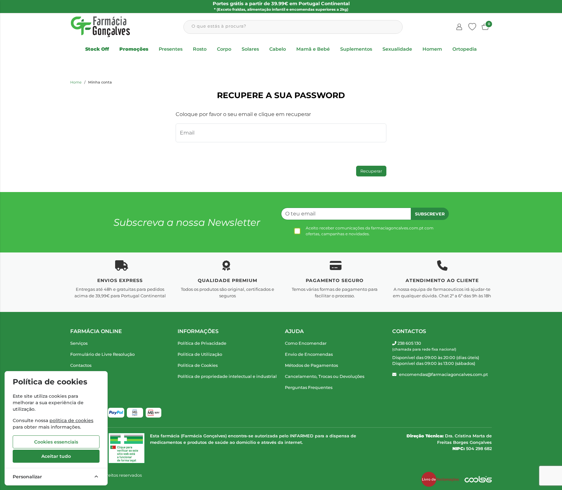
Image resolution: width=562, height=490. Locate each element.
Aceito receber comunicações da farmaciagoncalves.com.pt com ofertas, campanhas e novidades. (370, 231)
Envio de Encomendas (309, 354)
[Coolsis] (478, 479)
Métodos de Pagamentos (311, 365)
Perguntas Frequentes (308, 387)
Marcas (77, 376)
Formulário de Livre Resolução (102, 354)
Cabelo (277, 49)
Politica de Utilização (200, 354)
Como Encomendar (306, 343)
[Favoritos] (472, 27)
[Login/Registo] (459, 27)
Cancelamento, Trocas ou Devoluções (324, 376)
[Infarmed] (126, 448)
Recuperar (371, 171)
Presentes (170, 49)
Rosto (200, 49)
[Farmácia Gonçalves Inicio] (100, 27)
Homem (432, 49)
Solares (250, 49)
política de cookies (71, 420)
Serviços (78, 343)
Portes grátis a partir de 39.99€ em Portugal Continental (281, 6)
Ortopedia (464, 49)
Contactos (80, 365)
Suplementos (356, 49)
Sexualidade (397, 49)
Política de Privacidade (202, 343)
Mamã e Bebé (313, 49)
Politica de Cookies (198, 365)
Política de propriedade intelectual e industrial (227, 376)
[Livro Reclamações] (440, 479)
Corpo (224, 49)
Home (76, 82)
